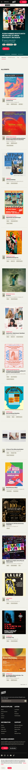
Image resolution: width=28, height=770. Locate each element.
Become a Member (19, 725)
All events (4, 57)
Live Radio (17, 709)
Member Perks (18, 733)
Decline (3, 768)
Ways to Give (17, 729)
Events (2, 717)
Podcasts (17, 713)
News (2, 709)
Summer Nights (9, 44)
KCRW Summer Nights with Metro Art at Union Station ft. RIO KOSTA (13, 36)
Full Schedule (17, 715)
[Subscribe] (25, 701)
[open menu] (2, 1)
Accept (9, 768)
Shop (16, 731)
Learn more (5, 48)
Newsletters (3, 731)
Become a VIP (17, 727)
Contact (3, 733)
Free (15, 44)
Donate (24, 2)
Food (2, 713)
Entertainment (4, 711)
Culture (2, 715)
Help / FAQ (3, 729)
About (2, 725)
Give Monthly (13, 748)
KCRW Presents (11, 57)
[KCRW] (3, 693)
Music (4, 44)
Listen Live (6, 1)
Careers (3, 727)
